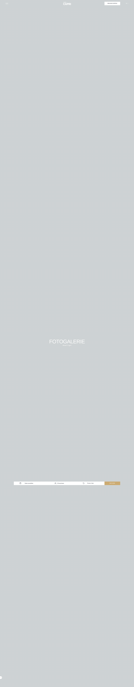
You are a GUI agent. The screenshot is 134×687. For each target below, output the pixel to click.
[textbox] (29, 483)
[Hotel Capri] (67, 3)
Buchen (112, 483)
